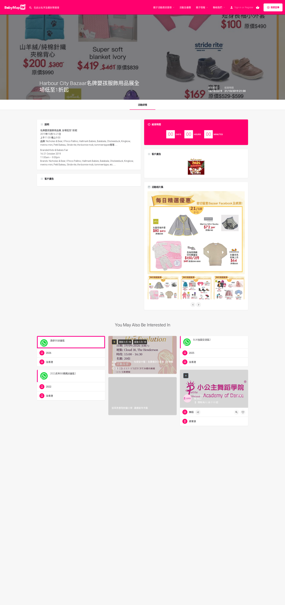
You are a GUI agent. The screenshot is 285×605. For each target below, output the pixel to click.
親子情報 (200, 7)
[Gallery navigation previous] (193, 304)
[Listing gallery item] (163, 288)
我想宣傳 (275, 7)
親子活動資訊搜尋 (162, 7)
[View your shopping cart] (257, 7)
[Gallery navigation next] (199, 304)
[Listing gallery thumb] (196, 232)
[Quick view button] (236, 412)
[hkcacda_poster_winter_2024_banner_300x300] (196, 166)
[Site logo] (14, 7)
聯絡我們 (217, 7)
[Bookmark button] (243, 412)
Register (249, 7)
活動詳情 (142, 104)
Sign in (237, 7)
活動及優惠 (185, 7)
